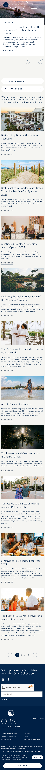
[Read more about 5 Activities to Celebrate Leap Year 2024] (22, 544)
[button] (6, 4)
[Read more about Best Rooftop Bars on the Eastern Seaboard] (22, 119)
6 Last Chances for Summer (16, 404)
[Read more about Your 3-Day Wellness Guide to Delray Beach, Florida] (22, 333)
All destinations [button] (14, 81)
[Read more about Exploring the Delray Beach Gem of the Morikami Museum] (22, 280)
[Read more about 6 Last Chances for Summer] (22, 388)
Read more (8, 51)
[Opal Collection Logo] (11, 718)
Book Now (22, 766)
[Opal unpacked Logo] (22, 5)
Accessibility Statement (10, 734)
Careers (27, 734)
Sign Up (6, 699)
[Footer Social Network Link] (3, 679)
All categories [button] (13, 89)
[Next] (33, 655)
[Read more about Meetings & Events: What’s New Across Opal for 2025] (22, 227)
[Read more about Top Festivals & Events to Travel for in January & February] (22, 599)
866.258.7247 (38, 719)
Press (26, 737)
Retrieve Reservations (32, 739)
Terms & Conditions (8, 737)
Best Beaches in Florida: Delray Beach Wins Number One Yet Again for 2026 (22, 191)
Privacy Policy (6, 739)
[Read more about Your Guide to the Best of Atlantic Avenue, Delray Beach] (22, 487)
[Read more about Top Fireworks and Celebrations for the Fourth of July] (22, 437)
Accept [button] (37, 757)
